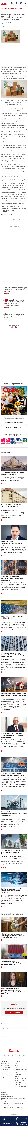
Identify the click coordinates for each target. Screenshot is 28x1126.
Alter (4, 211)
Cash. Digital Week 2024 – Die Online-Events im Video (13, 1098)
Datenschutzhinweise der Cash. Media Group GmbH (21, 1071)
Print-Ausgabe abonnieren (14, 427)
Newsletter (18, 1082)
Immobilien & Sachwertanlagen (6, 1070)
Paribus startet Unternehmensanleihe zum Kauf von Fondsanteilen (14, 813)
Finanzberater (5, 1065)
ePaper (16, 1065)
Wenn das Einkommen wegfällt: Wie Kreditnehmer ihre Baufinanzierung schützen (13, 695)
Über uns (17, 1084)
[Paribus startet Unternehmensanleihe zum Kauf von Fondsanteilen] (14, 802)
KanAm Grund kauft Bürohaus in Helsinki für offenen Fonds (12, 473)
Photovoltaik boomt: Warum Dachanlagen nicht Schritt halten (14, 315)
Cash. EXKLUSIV (5, 1094)
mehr (7, 293)
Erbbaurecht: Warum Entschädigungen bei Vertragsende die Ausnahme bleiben (13, 963)
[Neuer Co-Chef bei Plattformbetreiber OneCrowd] (14, 532)
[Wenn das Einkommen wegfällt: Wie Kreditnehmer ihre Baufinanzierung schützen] (14, 684)
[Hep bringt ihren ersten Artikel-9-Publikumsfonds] (14, 607)
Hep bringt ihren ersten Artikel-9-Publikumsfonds (12, 617)
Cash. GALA (4, 1101)
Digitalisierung (5, 1073)
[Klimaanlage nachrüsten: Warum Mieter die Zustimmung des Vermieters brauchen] (14, 841)
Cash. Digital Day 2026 (7, 1096)
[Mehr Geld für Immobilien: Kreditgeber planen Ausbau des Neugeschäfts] (14, 567)
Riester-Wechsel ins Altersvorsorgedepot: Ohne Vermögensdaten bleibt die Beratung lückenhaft (14, 991)
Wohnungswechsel (6, 154)
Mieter (3, 113)
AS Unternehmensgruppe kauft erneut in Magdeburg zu (12, 505)
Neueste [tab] (3, 281)
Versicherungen (5, 1063)
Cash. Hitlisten (5, 1105)
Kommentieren (14, 226)
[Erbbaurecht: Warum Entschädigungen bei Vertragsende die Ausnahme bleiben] (14, 951)
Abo (16, 1063)
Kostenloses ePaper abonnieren (14, 422)
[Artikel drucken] (14, 220)
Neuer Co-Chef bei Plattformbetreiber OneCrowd (11, 542)
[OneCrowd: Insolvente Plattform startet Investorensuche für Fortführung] (14, 879)
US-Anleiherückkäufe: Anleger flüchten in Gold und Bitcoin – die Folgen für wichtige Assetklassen (14, 302)
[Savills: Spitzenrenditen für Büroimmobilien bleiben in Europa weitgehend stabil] (14, 643)
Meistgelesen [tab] (11, 281)
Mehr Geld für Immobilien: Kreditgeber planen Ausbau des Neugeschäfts (12, 578)
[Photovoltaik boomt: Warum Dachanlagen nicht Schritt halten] (14, 764)
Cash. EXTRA (4, 1092)
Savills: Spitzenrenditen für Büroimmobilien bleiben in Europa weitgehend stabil (13, 655)
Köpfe (2, 1077)
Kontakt (17, 1076)
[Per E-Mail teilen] (19, 220)
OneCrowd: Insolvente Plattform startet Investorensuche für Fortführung (12, 890)
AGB (16, 1067)
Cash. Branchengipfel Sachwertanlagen (12, 1103)
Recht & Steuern (5, 1075)
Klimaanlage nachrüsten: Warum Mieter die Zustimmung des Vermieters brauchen (12, 852)
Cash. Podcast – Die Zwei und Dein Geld (11, 1107)
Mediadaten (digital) (20, 1078)
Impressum (18, 1074)
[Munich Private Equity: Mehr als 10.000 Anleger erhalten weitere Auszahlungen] (14, 724)
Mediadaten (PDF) (19, 1080)
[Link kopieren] (8, 220)
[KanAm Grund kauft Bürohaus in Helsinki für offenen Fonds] (14, 463)
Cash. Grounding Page (21, 1086)
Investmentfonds (5, 1067)
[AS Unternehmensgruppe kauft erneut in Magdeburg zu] (14, 495)
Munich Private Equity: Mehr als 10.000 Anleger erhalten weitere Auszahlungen (12, 735)
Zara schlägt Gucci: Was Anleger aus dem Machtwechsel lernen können (15, 289)
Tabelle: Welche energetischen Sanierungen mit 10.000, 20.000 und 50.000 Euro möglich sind (13, 935)
